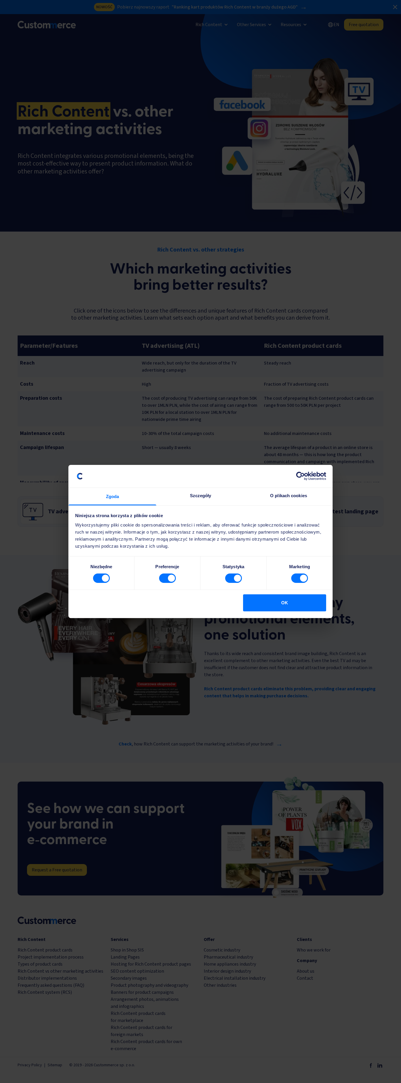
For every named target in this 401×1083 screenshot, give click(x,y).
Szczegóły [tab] (200, 495)
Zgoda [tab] (112, 496)
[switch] (167, 578)
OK (284, 602)
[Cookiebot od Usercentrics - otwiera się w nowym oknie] (300, 476)
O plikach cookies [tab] (288, 495)
